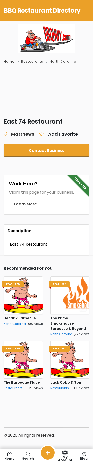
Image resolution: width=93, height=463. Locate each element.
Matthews (22, 134)
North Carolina (63, 61)
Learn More (25, 204)
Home (9, 61)
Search (28, 458)
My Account (65, 458)
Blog (84, 458)
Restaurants (32, 61)
